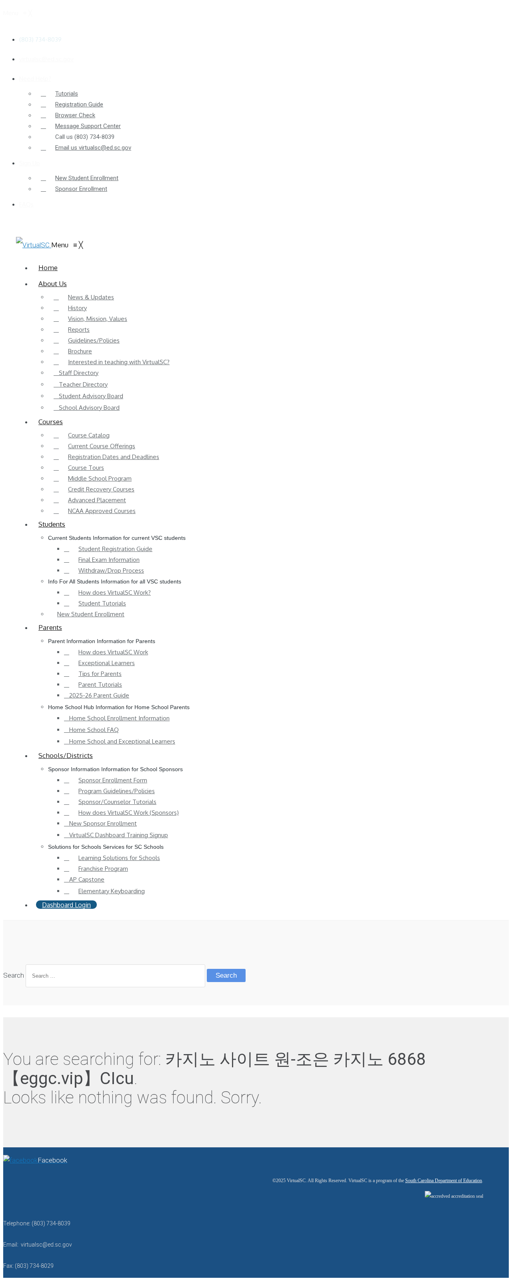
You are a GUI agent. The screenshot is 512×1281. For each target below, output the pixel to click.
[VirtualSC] (33, 245)
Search (13, 975)
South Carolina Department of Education (443, 1180)
